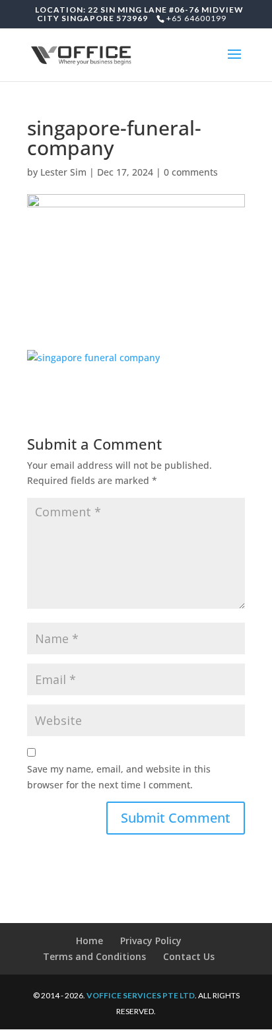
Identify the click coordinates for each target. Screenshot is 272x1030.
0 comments (191, 172)
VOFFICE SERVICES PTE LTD (140, 995)
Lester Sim (63, 172)
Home (89, 940)
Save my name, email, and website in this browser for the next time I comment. (119, 777)
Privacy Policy (151, 940)
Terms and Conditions (94, 956)
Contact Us (189, 956)
